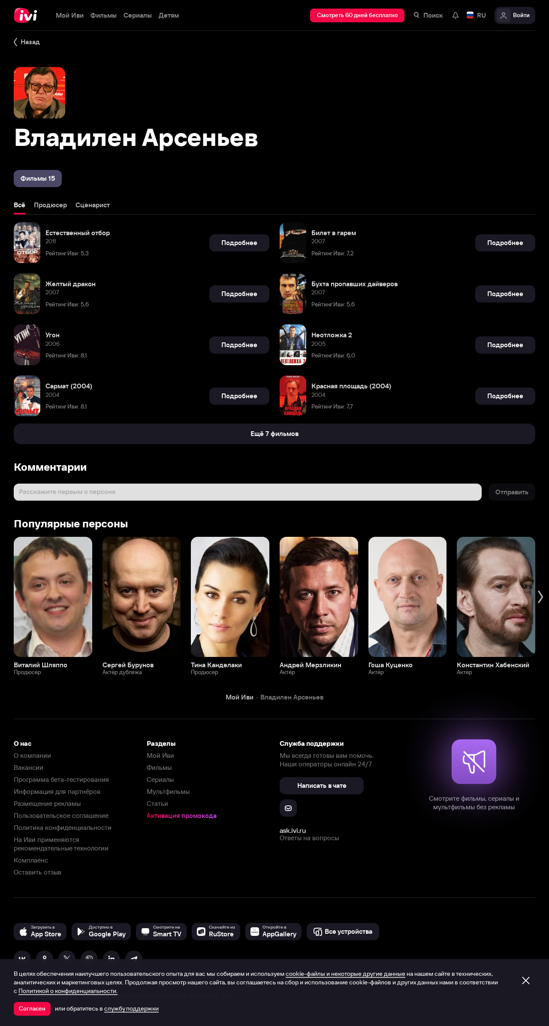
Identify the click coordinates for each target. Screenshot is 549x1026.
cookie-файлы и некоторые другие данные (345, 973)
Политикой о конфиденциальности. (68, 990)
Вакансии (28, 767)
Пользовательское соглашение (61, 815)
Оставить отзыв (37, 872)
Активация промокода (182, 815)
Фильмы (159, 767)
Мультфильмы (168, 791)
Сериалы (160, 779)
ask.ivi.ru (293, 830)
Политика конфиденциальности (63, 827)
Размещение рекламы (47, 803)
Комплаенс (31, 860)
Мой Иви (160, 755)
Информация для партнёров (57, 791)
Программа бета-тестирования (61, 779)
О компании (32, 755)
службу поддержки (131, 1008)
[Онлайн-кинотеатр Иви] (28, 15)
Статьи (157, 803)
